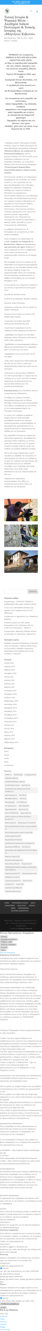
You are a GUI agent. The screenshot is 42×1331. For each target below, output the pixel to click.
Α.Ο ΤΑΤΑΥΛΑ (22, 802)
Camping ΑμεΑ (30, 775)
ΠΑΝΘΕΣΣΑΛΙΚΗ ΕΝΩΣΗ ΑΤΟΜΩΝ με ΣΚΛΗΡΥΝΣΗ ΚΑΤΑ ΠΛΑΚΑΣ (20, 868)
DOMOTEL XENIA (11, 778)
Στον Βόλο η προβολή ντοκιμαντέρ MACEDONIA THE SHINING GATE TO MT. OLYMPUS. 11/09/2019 (19, 651)
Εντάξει (3, 1307)
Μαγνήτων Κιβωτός (12, 856)
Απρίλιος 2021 (9, 684)
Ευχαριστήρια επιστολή (13, 840)
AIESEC (8, 775)
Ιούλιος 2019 (9, 725)
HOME (6, 903)
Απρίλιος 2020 (9, 697)
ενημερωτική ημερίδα (13, 881)
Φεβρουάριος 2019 (11, 742)
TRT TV (23, 799)
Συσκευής (4, 947)
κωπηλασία (9, 884)
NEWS (13, 908)
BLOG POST (21, 905)
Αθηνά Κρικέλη (10, 809)
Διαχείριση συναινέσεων (9, 939)
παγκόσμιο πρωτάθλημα (13, 888)
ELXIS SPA (26, 785)
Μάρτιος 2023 (9, 670)
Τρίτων (3, 950)
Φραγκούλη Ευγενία (29, 873)
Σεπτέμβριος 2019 (11, 718)
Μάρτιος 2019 (9, 739)
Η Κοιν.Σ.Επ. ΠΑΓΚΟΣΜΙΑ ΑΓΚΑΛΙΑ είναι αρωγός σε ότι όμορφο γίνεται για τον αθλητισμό (19, 610)
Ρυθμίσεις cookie (6, 942)
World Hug (12, 38)
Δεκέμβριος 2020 (10, 694)
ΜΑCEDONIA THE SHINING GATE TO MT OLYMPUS (21, 851)
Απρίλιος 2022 (9, 680)
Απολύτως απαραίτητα (8, 944)
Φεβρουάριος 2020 (11, 701)
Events (6, 41)
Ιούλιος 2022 (9, 677)
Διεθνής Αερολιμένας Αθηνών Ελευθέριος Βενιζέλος (18, 817)
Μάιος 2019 (8, 732)
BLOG (31, 38)
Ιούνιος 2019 (9, 728)
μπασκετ (20, 884)
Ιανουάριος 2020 (10, 704)
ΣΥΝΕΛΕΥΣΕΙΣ (10, 905)
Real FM (22, 795)
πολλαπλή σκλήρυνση (12, 891)
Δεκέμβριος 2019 (10, 708)
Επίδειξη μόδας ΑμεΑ (12, 836)
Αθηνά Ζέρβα (24, 806)
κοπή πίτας (27, 881)
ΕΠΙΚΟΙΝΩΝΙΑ (23, 908)
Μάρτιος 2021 (9, 687)
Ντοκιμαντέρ (27, 864)
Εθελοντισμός (10, 823)
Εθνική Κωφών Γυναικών (27, 823)
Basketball (18, 775)
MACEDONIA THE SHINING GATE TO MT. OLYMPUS (18, 790)
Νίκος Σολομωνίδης (12, 864)
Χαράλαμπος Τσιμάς (12, 877)
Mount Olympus (11, 795)
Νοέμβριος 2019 (10, 711)
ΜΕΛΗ (33, 903)
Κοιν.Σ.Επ (26, 847)
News (6, 762)
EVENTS (32, 905)
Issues (6, 758)
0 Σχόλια (14, 41)
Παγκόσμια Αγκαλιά (12, 873)
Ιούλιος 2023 (9, 663)
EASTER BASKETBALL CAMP (15, 782)
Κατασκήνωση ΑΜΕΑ (12, 847)
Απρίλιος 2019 (9, 735)
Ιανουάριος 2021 (10, 690)
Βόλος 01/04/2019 (11, 813)
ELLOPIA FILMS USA (12, 785)
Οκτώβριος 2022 (10, 673)
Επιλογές (4, 936)
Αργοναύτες (23, 809)
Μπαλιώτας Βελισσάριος (13, 860)
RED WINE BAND (11, 799)
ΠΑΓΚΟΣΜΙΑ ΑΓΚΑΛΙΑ (20, 903)
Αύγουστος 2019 (10, 722)
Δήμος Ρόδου (26, 813)
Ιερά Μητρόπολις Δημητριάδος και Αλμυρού (19, 843)
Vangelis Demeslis (25, 928)
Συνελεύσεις (9, 765)
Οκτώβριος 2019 (10, 715)
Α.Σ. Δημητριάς (10, 806)
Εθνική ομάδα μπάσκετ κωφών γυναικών (18, 832)
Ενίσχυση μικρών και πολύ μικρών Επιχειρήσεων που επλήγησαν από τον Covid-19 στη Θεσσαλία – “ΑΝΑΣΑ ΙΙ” (18, 625)
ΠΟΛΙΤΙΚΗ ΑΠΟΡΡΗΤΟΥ (20, 911)
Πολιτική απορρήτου (7, 952)
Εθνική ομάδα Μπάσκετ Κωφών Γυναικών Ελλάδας (20, 827)
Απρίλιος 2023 (9, 666)
